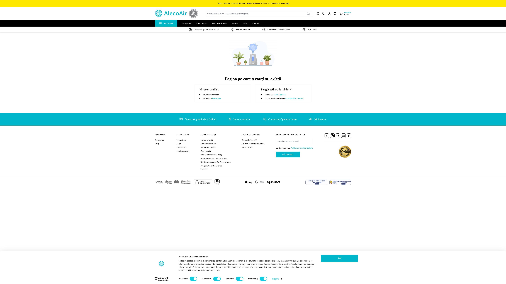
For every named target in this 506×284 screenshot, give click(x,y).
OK (339, 258)
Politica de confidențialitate (253, 144)
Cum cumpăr (206, 151)
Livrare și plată (207, 140)
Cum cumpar (201, 23)
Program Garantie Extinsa (211, 166)
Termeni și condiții (249, 140)
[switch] (217, 279)
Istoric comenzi (183, 151)
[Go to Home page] (176, 13)
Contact (255, 23)
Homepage (216, 98)
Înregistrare (181, 140)
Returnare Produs (219, 23)
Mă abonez (288, 154)
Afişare (275, 279)
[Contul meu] (329, 13)
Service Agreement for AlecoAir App (216, 162)
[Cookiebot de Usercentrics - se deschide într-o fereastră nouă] (161, 279)
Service (235, 23)
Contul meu (181, 147)
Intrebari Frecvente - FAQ (211, 155)
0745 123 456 (280, 94)
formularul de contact (294, 98)
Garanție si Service (208, 144)
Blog (245, 23)
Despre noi (186, 23)
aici (287, 3)
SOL (251, 147)
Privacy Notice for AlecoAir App (214, 158)
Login (179, 144)
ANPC (244, 147)
